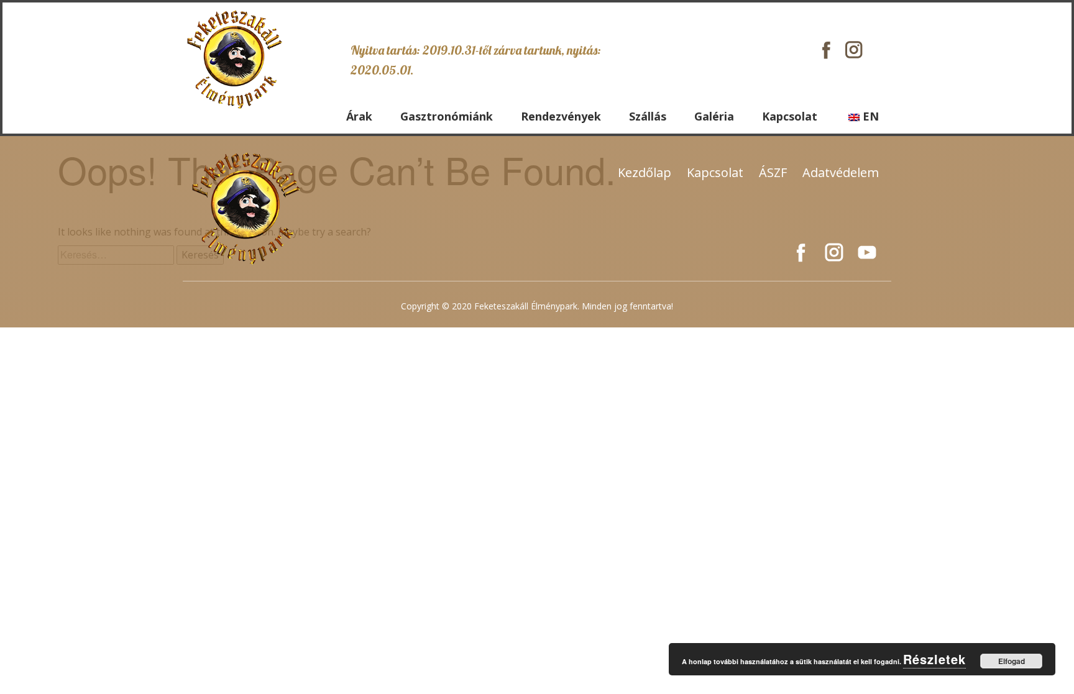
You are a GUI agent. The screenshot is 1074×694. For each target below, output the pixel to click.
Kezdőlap (644, 172)
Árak (359, 116)
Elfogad (1011, 661)
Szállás (647, 116)
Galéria (714, 116)
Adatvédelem (840, 172)
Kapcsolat (789, 116)
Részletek (934, 659)
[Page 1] (235, 59)
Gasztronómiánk (446, 116)
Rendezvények (561, 116)
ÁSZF (773, 172)
